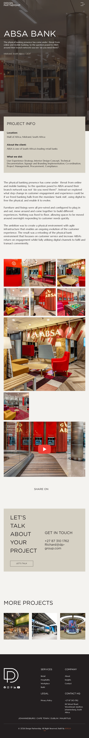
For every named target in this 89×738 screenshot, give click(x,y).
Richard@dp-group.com (55, 546)
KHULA (57, 729)
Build (43, 687)
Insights (68, 680)
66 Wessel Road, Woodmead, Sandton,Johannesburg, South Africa (74, 708)
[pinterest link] (11, 687)
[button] (83, 4)
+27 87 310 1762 (57, 541)
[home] (12, 4)
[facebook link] (5, 687)
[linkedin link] (15, 687)
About (67, 676)
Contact (68, 683)
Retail (43, 676)
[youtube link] (18, 687)
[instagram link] (8, 687)
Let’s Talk (21, 563)
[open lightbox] (44, 449)
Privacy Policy (46, 700)
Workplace (45, 683)
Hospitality (45, 680)
